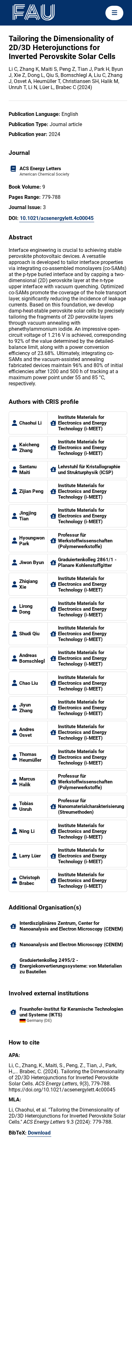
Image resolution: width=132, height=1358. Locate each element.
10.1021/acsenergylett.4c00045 (57, 218)
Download (39, 1133)
